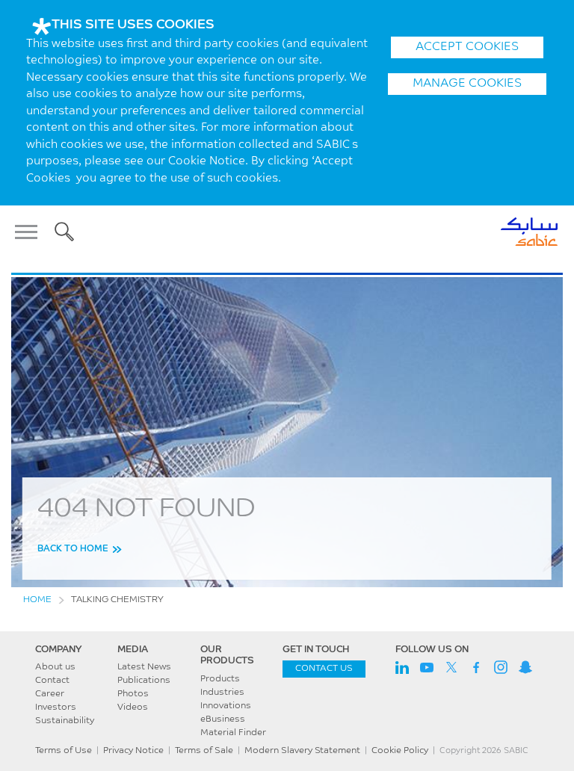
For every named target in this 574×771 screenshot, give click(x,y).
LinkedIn (402, 667)
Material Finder (233, 732)
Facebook (476, 667)
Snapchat (525, 667)
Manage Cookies (467, 84)
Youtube (426, 667)
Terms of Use (63, 750)
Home (37, 599)
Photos (133, 694)
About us (55, 667)
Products (220, 679)
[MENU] (30, 231)
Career (49, 694)
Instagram (500, 667)
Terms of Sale (204, 750)
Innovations (225, 706)
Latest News (144, 667)
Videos (132, 707)
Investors (55, 707)
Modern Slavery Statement (302, 750)
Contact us (324, 668)
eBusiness (222, 719)
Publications (143, 680)
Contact (52, 680)
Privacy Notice (133, 750)
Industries (222, 692)
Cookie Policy (399, 750)
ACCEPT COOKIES (467, 47)
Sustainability (64, 720)
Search (64, 231)
